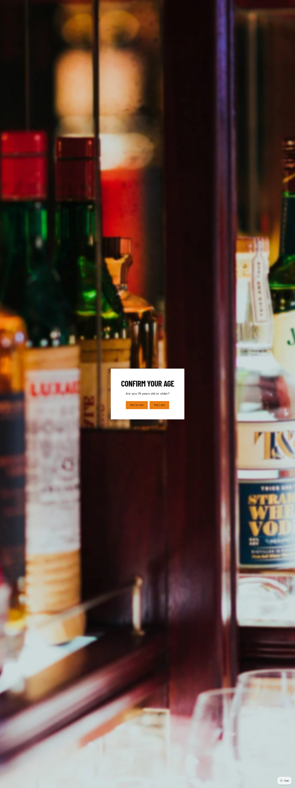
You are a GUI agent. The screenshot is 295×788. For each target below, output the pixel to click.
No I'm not (136, 405)
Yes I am (159, 405)
